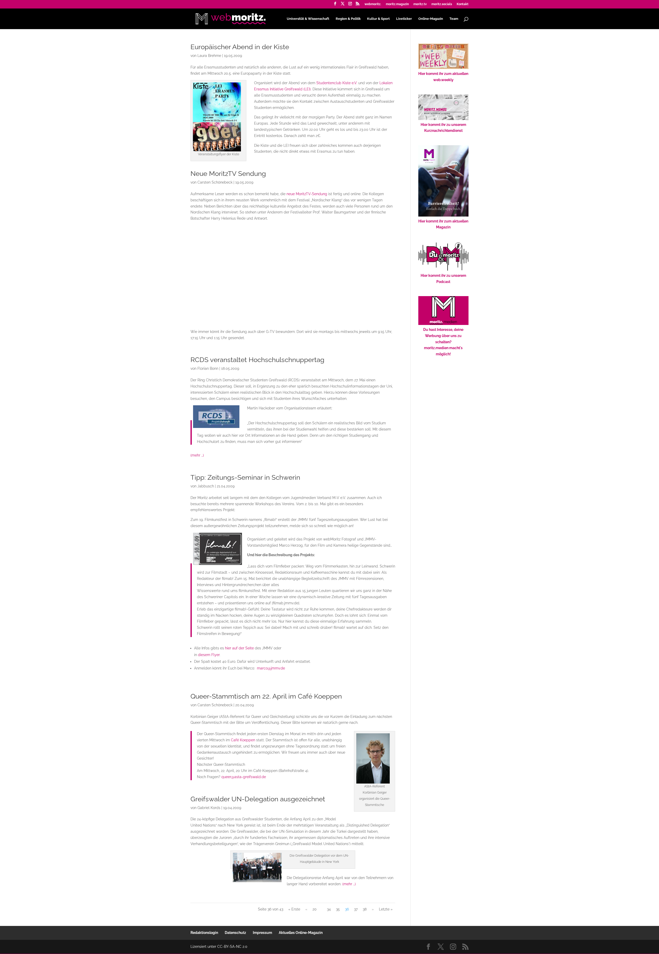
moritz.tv (420, 4)
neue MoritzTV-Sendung (307, 194)
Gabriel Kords (208, 808)
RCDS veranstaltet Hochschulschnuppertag (257, 360)
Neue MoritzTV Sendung (228, 173)
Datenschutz (235, 933)
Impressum (262, 933)
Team (453, 19)
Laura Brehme (209, 56)
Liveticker (404, 19)
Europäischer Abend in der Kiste (239, 47)
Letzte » (386, 909)
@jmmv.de (271, 668)
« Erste (294, 909)
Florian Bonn (207, 368)
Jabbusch (205, 486)
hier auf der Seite (239, 648)
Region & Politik (348, 19)
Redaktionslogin (204, 933)
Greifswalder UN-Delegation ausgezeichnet (257, 799)
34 (329, 909)
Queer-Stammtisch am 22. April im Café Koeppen (266, 696)
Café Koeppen (243, 740)
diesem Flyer (209, 655)
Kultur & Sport (378, 19)
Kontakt (463, 4)
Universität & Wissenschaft (308, 19)
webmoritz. (373, 4)
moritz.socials (441, 4)
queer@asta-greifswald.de (243, 777)
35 (338, 909)
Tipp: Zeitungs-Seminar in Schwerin (245, 477)
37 (356, 909)
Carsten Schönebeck (214, 182)
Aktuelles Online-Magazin (301, 933)
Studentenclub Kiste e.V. (336, 83)
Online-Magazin (430, 19)
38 (365, 909)
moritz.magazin (397, 4)
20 (315, 909)
